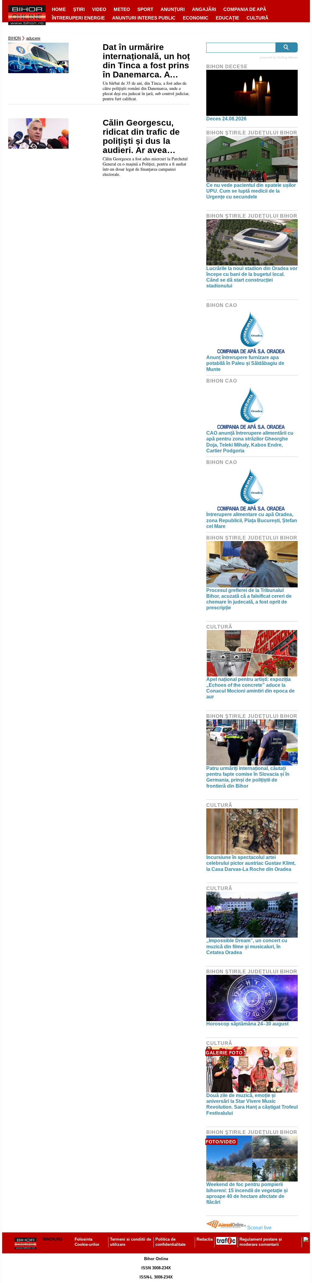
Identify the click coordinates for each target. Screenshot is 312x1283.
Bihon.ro (52, 1239)
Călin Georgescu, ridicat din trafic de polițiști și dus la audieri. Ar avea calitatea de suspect (144, 136)
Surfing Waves (287, 57)
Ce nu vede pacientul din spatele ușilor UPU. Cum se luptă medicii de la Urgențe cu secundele (251, 191)
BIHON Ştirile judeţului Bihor (251, 132)
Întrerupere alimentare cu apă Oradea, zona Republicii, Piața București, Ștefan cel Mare (251, 520)
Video (99, 9)
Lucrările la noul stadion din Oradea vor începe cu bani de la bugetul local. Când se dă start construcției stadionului (251, 277)
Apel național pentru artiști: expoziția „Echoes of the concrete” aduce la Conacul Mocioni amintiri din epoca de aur (250, 688)
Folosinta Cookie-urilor (87, 1242)
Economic (195, 17)
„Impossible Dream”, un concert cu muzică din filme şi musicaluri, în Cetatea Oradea (246, 946)
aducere (33, 38)
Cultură (257, 17)
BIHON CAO (221, 305)
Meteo (122, 9)
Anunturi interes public (144, 17)
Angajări (204, 9)
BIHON (14, 38)
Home (59, 9)
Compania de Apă (244, 9)
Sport (145, 9)
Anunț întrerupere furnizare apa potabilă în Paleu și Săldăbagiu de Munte (245, 363)
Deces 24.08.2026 (226, 118)
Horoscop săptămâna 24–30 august (247, 1023)
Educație (227, 17)
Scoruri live (259, 1227)
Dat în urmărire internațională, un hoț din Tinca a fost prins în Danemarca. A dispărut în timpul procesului (146, 61)
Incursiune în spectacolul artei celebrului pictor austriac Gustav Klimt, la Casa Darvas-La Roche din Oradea (251, 863)
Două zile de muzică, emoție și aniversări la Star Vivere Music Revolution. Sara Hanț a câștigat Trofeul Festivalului (252, 1104)
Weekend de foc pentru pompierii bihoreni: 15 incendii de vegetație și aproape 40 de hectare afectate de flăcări (247, 1193)
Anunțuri (173, 9)
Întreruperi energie (78, 17)
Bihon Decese (227, 66)
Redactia (205, 1239)
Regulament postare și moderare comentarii (260, 1242)
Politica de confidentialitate (170, 1242)
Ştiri (79, 9)
